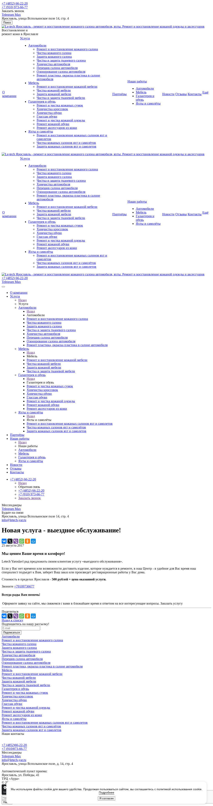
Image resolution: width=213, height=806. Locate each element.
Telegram (8, 14)
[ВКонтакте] (4, 541)
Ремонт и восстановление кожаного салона (67, 49)
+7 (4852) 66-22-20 (15, 3)
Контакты (195, 94)
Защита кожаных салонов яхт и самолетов (66, 146)
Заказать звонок (29, 498)
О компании (9, 94)
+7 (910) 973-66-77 (15, 7)
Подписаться (11, 632)
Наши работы (137, 81)
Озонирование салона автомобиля (61, 71)
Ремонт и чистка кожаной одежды (61, 120)
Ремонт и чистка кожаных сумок (60, 105)
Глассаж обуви (47, 116)
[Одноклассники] (27, 541)
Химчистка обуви (49, 113)
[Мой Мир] (33, 541)
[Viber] (15, 541)
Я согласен (106, 798)
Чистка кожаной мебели (54, 90)
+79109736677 (24, 586)
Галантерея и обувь (42, 101)
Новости (168, 94)
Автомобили (37, 45)
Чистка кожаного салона (54, 53)
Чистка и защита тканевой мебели (61, 98)
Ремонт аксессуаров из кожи (57, 128)
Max (18, 14)
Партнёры (119, 94)
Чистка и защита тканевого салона (61, 60)
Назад (22, 300)
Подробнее (106, 792)
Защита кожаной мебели (54, 94)
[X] (9, 541)
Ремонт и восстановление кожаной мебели (67, 86)
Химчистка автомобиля (53, 64)
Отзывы (181, 94)
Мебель (33, 83)
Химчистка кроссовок (52, 109)
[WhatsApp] (21, 541)
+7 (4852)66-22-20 (14, 745)
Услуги (25, 38)
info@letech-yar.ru (14, 520)
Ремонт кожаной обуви (53, 124)
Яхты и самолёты (40, 131)
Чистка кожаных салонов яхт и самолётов (66, 142)
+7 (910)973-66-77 (14, 748)
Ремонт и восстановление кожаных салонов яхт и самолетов (45, 722)
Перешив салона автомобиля (57, 68)
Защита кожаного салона (54, 56)
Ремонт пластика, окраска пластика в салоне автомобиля (42, 666)
